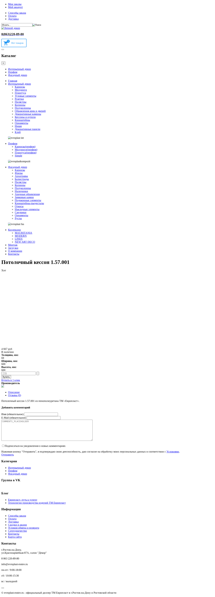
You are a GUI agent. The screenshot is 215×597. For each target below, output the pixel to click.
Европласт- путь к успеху (22, 499)
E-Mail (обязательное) (13, 417)
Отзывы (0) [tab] (14, 395)
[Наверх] (2, 587)
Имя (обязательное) (12, 414)
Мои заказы (15, 4)
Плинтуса (20, 92)
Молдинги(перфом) (26, 149)
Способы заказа (17, 12)
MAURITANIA (23, 232)
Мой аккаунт (15, 7)
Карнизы (20, 86)
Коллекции (14, 229)
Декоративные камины (28, 114)
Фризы (19, 173)
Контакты (13, 254)
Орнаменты (21, 123)
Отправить (7, 454)
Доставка (13, 18)
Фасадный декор (17, 75)
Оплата (12, 15)
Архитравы (21, 176)
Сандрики (20, 212)
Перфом (12, 72)
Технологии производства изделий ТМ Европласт (37, 502)
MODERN (21, 235)
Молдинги (21, 89)
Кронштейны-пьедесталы (29, 203)
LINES (19, 238)
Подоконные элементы (28, 200)
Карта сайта (15, 536)
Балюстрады (22, 179)
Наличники (21, 191)
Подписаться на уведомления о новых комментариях (35, 445)
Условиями (172, 451)
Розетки (19, 98)
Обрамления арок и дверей (30, 111)
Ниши (18, 126)
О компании (15, 251)
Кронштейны (22, 120)
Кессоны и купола (25, 117)
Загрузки (13, 247)
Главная (12, 80)
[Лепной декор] (10, 28)
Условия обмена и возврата (23, 527)
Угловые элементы (25, 95)
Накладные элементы (27, 209)
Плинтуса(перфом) (25, 152)
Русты (18, 218)
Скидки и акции (17, 524)
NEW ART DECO (25, 241)
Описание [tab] (14, 392)
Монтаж (12, 244)
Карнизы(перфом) (25, 146)
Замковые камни (24, 197)
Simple (18, 155)
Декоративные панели (27, 129)
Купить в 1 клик (10, 380)
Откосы (19, 206)
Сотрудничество (17, 530)
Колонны (20, 105)
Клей (18, 132)
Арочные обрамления (27, 194)
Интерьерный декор (19, 69)
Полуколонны (23, 108)
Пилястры (20, 102)
